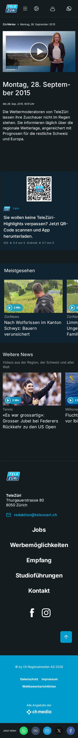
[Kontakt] (68, 8)
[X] (59, 731)
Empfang (38, 560)
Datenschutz (29, 679)
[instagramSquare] (46, 613)
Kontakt (39, 590)
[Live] (36, 8)
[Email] (47, 731)
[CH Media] (39, 711)
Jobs (39, 529)
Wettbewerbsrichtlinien (39, 686)
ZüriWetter (9, 24)
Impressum (50, 679)
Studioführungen (39, 575)
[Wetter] (52, 8)
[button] (35, 731)
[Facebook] (71, 731)
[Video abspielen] (39, 51)
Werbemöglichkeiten (39, 544)
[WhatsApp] (24, 731)
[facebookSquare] (32, 613)
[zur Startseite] (11, 8)
